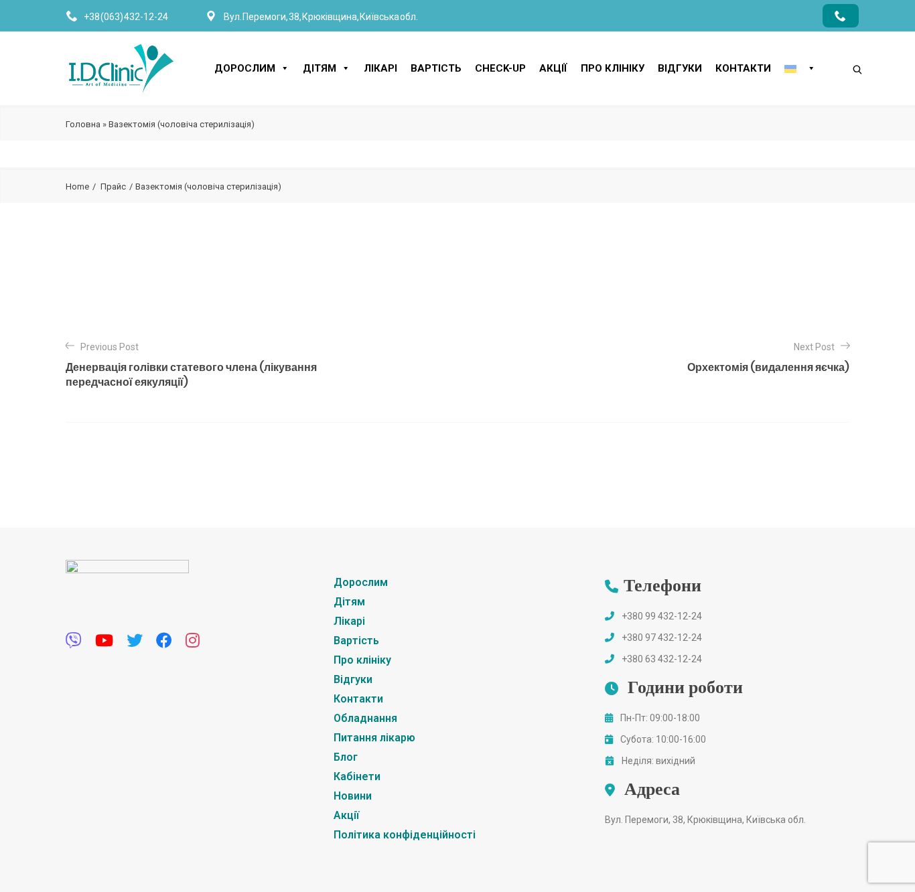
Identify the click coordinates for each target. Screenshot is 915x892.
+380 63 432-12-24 (662, 659)
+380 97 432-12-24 (662, 637)
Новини (353, 796)
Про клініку (612, 68)
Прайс (113, 186)
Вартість (436, 68)
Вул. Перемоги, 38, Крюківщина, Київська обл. (705, 819)
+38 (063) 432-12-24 (126, 16)
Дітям (319, 68)
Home (77, 186)
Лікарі (380, 68)
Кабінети (357, 776)
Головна (83, 124)
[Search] (844, 46)
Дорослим (244, 68)
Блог (346, 757)
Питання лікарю (374, 737)
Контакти (743, 68)
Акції (553, 68)
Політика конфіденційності (405, 834)
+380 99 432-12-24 (662, 616)
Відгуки (680, 68)
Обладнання (365, 718)
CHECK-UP (500, 68)
